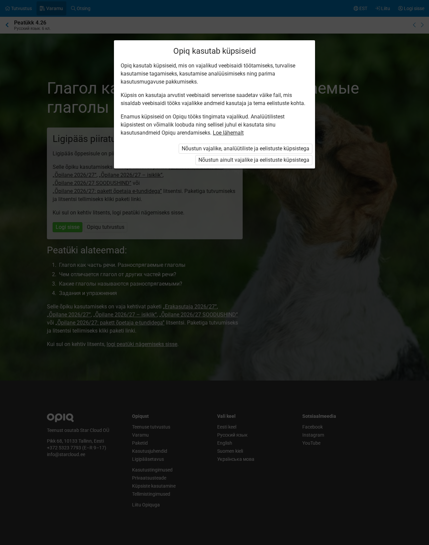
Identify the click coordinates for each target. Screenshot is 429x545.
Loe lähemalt (228, 133)
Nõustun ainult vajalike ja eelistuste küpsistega (253, 160)
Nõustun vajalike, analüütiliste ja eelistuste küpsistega (245, 148)
